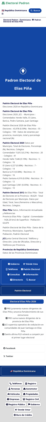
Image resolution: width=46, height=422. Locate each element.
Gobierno (15, 264)
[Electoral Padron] (2, 13)
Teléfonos (13, 269)
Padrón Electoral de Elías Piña (17, 103)
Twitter (9, 356)
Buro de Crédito (24, 415)
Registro (31, 383)
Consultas (14, 274)
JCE (4, 238)
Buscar (37, 11)
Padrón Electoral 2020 (14, 142)
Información (31, 274)
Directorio (17, 279)
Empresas (14, 399)
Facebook (10, 348)
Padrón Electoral (31, 269)
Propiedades (31, 394)
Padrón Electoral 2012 (14, 192)
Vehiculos (15, 394)
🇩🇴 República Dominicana (14, 10)
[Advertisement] (23, 49)
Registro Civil (32, 399)
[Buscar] (32, 11)
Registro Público (16, 404)
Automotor (31, 388)
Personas (15, 388)
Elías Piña (8, 210)
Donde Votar (23, 409)
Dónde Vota (31, 264)
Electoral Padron (17, 3)
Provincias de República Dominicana (21, 249)
